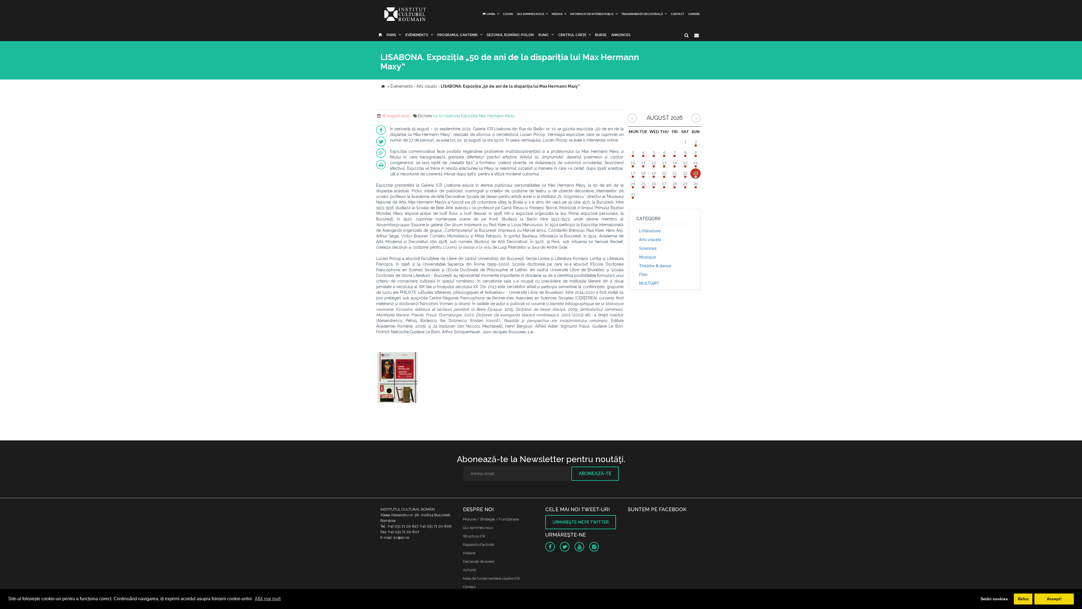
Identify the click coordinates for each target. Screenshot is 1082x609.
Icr (435, 116)
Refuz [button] (1023, 599)
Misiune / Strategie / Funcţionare (491, 519)
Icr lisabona (449, 116)
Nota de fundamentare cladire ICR (491, 578)
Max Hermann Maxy (497, 116)
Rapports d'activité (478, 544)
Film (643, 274)
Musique (647, 257)
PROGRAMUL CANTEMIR (457, 35)
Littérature (649, 231)
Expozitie (469, 116)
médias (557, 14)
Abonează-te (595, 473)
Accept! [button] (1054, 599)
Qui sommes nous (530, 14)
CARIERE (694, 14)
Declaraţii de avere (478, 561)
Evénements (416, 35)
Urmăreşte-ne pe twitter (581, 522)
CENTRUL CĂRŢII (572, 35)
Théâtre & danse (655, 266)
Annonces (621, 35)
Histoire (469, 553)
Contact (677, 14)
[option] (397, 378)
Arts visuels (650, 239)
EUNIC (543, 35)
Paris (391, 35)
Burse (600, 35)
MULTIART (649, 283)
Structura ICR (474, 536)
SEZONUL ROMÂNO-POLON (510, 35)
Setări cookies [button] (994, 599)
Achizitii (469, 570)
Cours (508, 14)
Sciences (648, 248)
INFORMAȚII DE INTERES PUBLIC (592, 14)
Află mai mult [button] (268, 598)
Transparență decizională (642, 14)
